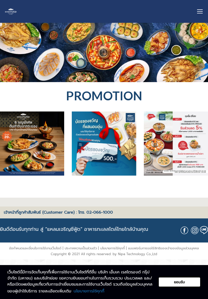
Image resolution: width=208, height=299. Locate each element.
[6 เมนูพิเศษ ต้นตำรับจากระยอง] (32, 143)
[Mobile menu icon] (200, 11)
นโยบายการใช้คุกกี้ (112, 248)
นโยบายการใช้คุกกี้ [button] (89, 291)
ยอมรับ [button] (179, 282)
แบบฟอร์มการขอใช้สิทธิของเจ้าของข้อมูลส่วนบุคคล (163, 248)
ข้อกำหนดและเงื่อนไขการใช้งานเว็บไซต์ (35, 248)
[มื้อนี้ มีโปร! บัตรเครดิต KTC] (176, 143)
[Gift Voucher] (104, 143)
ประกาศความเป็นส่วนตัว (81, 248)
